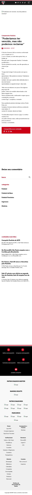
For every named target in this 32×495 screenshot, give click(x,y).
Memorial (8, 479)
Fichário (9, 474)
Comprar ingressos (9, 431)
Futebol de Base (7, 193)
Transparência (8, 455)
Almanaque (9, 461)
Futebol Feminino (8, 197)
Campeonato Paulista (8, 35)
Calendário (9, 466)
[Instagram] (22, 2)
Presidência (9, 442)
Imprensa (23, 464)
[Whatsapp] (9, 131)
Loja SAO (8, 428)
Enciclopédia (8, 471)
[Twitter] (20, 2)
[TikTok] (24, 2)
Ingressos (5, 202)
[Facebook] (4, 131)
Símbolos (8, 476)
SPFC (3, 3)
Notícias (23, 430)
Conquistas (9, 469)
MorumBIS (23, 440)
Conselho (8, 447)
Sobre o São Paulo (9, 440)
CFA (23, 445)
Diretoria (9, 445)
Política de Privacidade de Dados (16, 484)
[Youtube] (15, 2)
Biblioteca (8, 464)
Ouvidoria (8, 452)
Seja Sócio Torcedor (9, 433)
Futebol (4, 189)
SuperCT (23, 442)
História (4, 206)
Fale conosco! (23, 461)
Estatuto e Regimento (9, 450)
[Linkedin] (11, 131)
